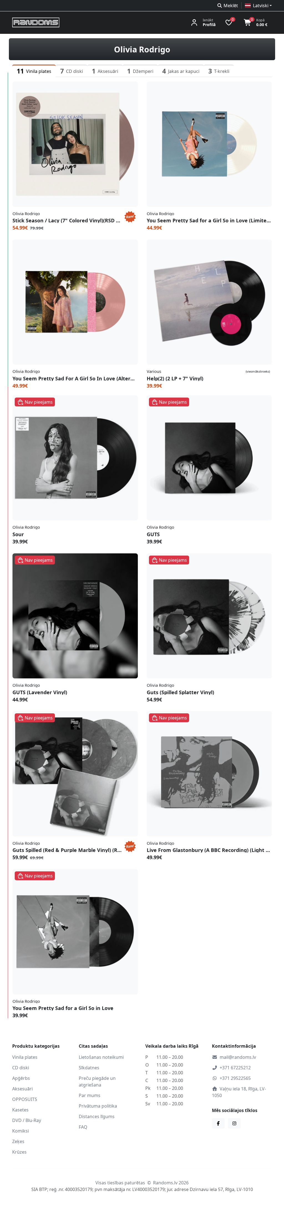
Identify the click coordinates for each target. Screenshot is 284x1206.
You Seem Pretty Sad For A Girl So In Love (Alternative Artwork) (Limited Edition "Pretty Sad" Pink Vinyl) (75, 378)
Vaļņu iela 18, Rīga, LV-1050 (239, 1092)
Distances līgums (97, 1116)
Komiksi (20, 1131)
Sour (18, 534)
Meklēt (231, 5)
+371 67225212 (235, 1068)
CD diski (20, 1068)
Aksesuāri (22, 1089)
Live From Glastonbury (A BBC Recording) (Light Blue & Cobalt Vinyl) (209, 850)
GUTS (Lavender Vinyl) (39, 692)
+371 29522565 (235, 1078)
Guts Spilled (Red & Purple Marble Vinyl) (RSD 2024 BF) (67, 850)
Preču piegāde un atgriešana (97, 1081)
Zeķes (18, 1141)
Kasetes (20, 1110)
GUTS (153, 534)
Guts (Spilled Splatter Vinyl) (180, 692)
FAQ (83, 1127)
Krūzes (19, 1152)
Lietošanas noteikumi (101, 1057)
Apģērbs (21, 1078)
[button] (258, 5)
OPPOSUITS (24, 1099)
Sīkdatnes (89, 1068)
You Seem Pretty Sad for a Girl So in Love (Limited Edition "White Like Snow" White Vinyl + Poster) (209, 220)
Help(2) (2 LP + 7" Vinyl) (175, 378)
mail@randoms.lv (238, 1057)
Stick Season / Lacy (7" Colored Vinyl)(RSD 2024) (67, 220)
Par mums (89, 1095)
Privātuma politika (98, 1106)
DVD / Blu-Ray (26, 1120)
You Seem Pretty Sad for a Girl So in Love (62, 1008)
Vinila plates (24, 1057)
